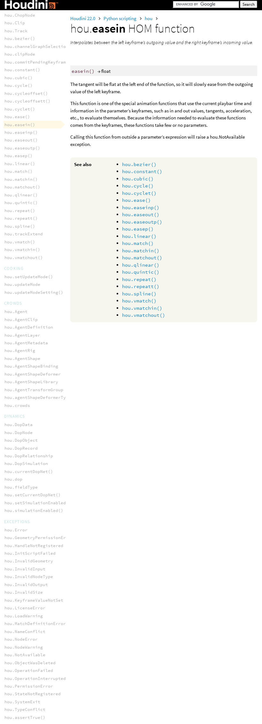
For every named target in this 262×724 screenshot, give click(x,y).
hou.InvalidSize (23, 592)
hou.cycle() (138, 186)
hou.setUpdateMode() (28, 276)
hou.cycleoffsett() (27, 101)
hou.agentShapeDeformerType (37, 397)
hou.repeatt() (140, 286)
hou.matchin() (140, 251)
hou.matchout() (142, 258)
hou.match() (138, 243)
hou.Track (15, 31)
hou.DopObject (21, 440)
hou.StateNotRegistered (32, 694)
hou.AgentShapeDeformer (32, 374)
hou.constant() (142, 171)
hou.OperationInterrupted (35, 678)
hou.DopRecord (21, 448)
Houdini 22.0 (83, 18)
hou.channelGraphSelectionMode (41, 46)
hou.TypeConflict (24, 709)
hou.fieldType (21, 487)
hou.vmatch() (139, 301)
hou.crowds (17, 405)
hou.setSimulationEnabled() (37, 503)
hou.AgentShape (22, 358)
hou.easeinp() (140, 207)
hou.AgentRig (19, 350)
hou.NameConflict (24, 631)
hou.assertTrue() (24, 717)
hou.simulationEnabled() (33, 510)
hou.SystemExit (22, 702)
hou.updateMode (22, 284)
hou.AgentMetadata (26, 343)
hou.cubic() (138, 179)
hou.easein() (19, 124)
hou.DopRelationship (28, 456)
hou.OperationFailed (28, 670)
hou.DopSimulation (26, 463)
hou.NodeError (21, 639)
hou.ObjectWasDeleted (30, 663)
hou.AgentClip (21, 319)
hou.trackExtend (23, 234)
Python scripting (120, 18)
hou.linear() (139, 236)
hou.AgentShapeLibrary (31, 382)
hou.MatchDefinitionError (35, 623)
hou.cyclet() (139, 193)
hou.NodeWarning (23, 647)
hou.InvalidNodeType (28, 576)
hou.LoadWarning (23, 616)
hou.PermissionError (28, 686)
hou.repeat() (139, 279)
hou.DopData (18, 424)
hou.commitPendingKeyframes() (40, 62)
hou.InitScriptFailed (30, 553)
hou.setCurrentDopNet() (32, 495)
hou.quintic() (140, 272)
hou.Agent (15, 311)
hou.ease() (136, 200)
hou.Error (15, 530)
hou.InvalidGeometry (28, 561)
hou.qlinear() (140, 265)
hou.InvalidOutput (26, 584)
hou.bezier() (139, 164)
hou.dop (13, 479)
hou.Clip (14, 23)
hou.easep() (138, 229)
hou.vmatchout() (143, 315)
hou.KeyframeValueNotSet (33, 600)
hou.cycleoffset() (26, 93)
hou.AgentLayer (22, 335)
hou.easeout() (140, 214)
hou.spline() (139, 294)
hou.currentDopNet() (28, 471)
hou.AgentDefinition (28, 327)
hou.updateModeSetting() (33, 292)
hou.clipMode (19, 54)
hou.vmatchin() (142, 308)
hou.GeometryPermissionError (38, 537)
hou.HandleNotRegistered (33, 545)
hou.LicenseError (24, 608)
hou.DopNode (18, 432)
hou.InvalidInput (24, 569)
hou (149, 18)
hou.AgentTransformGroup (33, 389)
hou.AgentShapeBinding (31, 366)
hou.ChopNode (19, 15)
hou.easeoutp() (142, 222)
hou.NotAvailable (24, 655)
